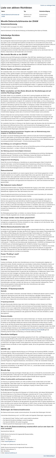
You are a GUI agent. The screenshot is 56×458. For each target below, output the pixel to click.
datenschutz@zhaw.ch (11, 453)
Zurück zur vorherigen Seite (47, 5)
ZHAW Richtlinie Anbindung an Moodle (31, 329)
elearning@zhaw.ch (10, 441)
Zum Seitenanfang (49, 456)
